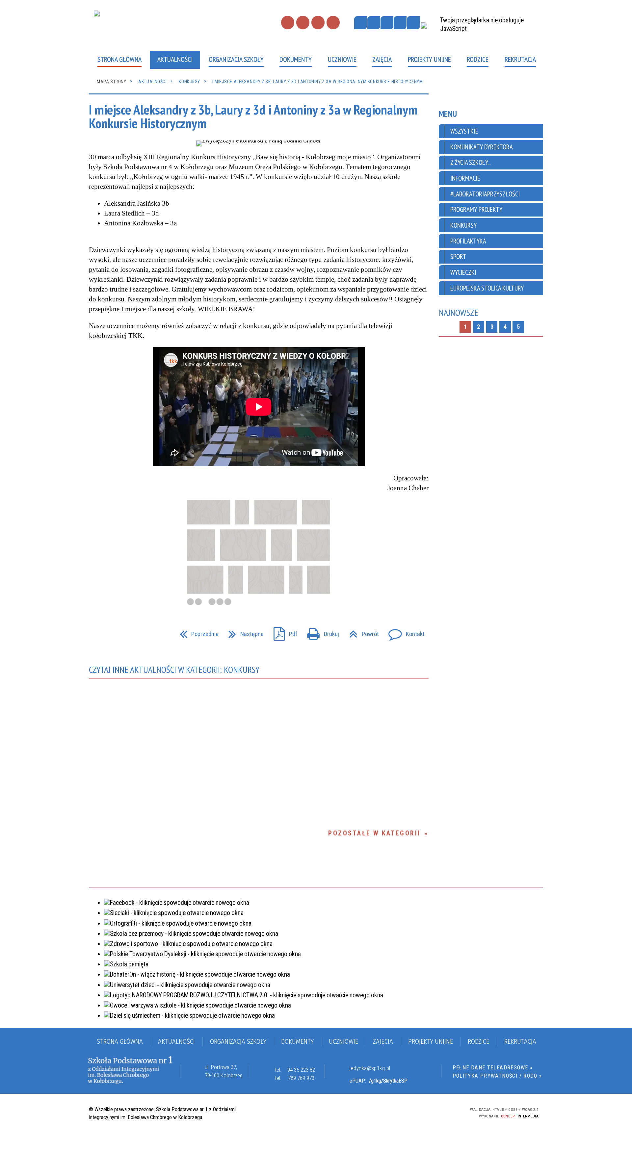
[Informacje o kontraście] (413, 22)
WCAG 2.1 (437, 1112)
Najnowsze (458, 313)
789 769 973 (301, 1078)
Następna (243, 631)
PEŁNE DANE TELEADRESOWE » (493, 1067)
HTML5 (402, 1112)
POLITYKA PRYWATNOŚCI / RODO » (497, 1076)
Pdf (282, 631)
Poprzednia (196, 631)
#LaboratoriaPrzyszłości (485, 194)
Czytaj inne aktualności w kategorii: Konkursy (174, 670)
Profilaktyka (468, 241)
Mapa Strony (302, 22)
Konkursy (463, 225)
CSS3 (413, 1112)
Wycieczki (463, 272)
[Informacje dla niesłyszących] (400, 22)
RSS (333, 22)
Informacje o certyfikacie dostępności (314, 1113)
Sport (458, 256)
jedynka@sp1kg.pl (370, 1068)
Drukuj (320, 631)
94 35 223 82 (301, 1069)
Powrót (361, 631)
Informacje (465, 178)
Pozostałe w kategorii (374, 833)
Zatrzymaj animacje (360, 22)
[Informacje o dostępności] (373, 22)
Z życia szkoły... (470, 162)
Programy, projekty (476, 209)
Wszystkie (464, 131)
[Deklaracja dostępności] (387, 22)
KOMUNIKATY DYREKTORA (481, 146)
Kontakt (318, 22)
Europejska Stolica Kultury (487, 288)
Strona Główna (287, 22)
